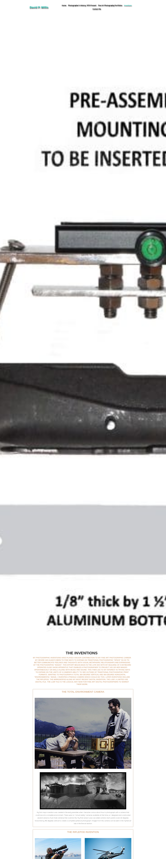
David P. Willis (39, 7)
